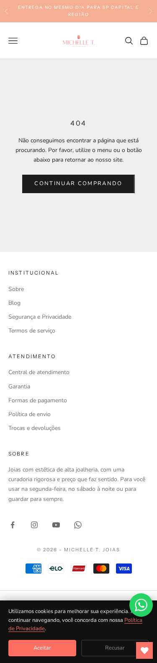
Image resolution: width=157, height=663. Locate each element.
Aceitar (42, 648)
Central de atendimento (38, 372)
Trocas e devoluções (34, 428)
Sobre (16, 289)
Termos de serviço (31, 331)
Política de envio (29, 414)
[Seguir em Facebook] (12, 525)
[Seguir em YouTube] (56, 525)
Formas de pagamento (37, 400)
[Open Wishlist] (144, 650)
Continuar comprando (78, 183)
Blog (14, 303)
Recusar (115, 648)
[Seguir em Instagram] (34, 525)
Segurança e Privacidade (39, 317)
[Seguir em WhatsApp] (78, 525)
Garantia (19, 386)
